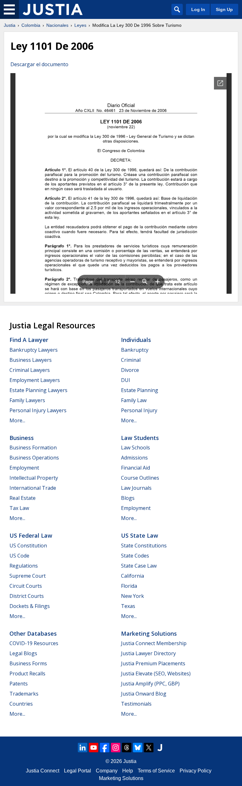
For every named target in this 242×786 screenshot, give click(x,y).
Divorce (130, 370)
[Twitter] (148, 747)
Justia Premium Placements (153, 663)
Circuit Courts (25, 585)
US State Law (139, 535)
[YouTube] (93, 747)
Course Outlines (140, 477)
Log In (198, 9)
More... (17, 420)
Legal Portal (77, 770)
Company (107, 770)
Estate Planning (139, 390)
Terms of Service (156, 770)
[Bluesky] (137, 747)
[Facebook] (104, 747)
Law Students (140, 438)
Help (127, 770)
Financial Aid (135, 467)
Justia (9, 25)
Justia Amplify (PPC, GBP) (150, 683)
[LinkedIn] (82, 747)
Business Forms (28, 663)
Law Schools (135, 447)
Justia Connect (42, 770)
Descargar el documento (39, 64)
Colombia (30, 25)
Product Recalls (27, 673)
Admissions (134, 457)
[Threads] (126, 747)
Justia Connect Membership (154, 643)
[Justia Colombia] (53, 9)
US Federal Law (30, 535)
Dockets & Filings (29, 606)
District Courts (26, 595)
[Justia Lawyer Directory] (159, 747)
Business (21, 438)
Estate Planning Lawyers (38, 390)
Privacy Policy (195, 770)
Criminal (131, 359)
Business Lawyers (30, 359)
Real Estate (22, 497)
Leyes (80, 25)
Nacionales (57, 25)
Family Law (134, 400)
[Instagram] (115, 747)
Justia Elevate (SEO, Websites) (156, 673)
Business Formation (33, 447)
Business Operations (34, 457)
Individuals (136, 340)
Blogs (128, 497)
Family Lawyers (27, 400)
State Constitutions (144, 545)
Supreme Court (27, 575)
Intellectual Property (33, 477)
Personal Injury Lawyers (37, 410)
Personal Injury (139, 410)
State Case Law (139, 565)
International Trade (32, 487)
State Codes (135, 555)
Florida (129, 585)
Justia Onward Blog (143, 693)
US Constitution (28, 545)
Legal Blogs (23, 653)
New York (132, 595)
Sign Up (224, 9)
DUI (125, 380)
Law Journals (136, 487)
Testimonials (136, 703)
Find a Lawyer (28, 340)
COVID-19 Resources (33, 643)
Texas (128, 606)
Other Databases (33, 633)
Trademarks (23, 693)
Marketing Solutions (149, 633)
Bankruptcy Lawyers (33, 349)
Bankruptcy (134, 349)
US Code (19, 555)
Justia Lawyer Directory (148, 653)
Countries (21, 703)
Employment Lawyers (34, 380)
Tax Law (19, 508)
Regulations (23, 565)
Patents (18, 683)
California (132, 575)
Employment (24, 467)
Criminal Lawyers (29, 370)
